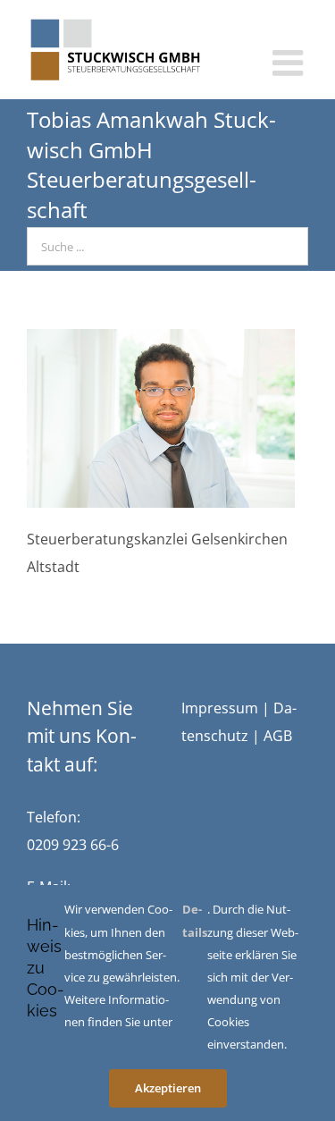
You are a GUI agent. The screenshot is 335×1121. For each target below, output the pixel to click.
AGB (278, 736)
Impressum (219, 708)
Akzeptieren (168, 1088)
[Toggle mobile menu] (290, 62)
